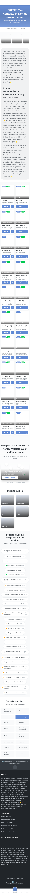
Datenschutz (11, 878)
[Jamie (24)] (6, 463)
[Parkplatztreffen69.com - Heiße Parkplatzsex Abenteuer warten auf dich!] (15, 2)
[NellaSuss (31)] (22, 467)
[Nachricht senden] (12, 206)
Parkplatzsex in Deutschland (9, 826)
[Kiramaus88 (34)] (10, 468)
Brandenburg (23, 761)
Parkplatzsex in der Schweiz (9, 832)
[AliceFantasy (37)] (19, 465)
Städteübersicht (6, 816)
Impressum (19, 878)
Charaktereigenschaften (8, 819)
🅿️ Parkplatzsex (6, 761)
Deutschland (15, 761)
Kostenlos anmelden (9, 477)
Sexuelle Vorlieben (7, 822)
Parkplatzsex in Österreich (9, 829)
